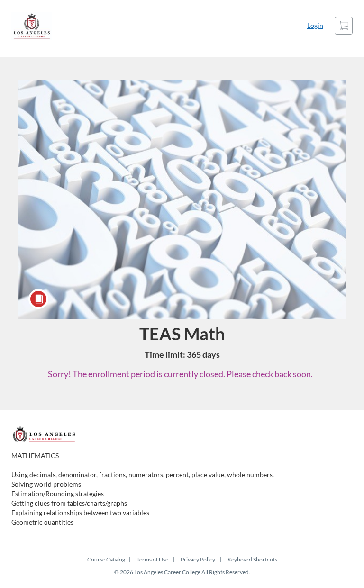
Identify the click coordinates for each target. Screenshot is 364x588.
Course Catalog (106, 559)
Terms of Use (152, 559)
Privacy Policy (198, 559)
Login (315, 25)
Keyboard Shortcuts (252, 559)
